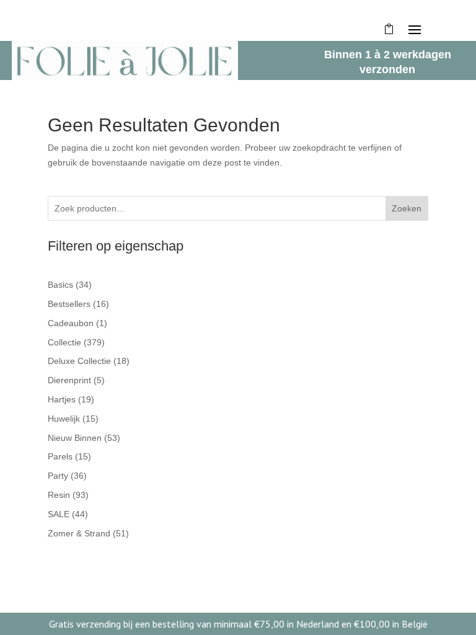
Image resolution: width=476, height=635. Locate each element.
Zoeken (406, 208)
